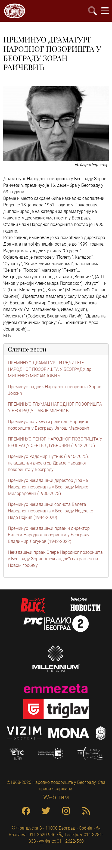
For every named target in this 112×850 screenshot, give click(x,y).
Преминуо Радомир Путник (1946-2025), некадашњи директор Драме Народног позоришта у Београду (48, 463)
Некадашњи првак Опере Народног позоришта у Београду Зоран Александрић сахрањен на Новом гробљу (55, 559)
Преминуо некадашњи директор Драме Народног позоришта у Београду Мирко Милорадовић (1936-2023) (48, 487)
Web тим (56, 797)
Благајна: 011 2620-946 (32, 834)
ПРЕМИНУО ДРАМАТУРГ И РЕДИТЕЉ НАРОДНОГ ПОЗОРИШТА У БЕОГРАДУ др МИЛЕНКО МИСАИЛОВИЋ (49, 369)
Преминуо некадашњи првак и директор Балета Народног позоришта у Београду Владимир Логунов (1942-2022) (49, 535)
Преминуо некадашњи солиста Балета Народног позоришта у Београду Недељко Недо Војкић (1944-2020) (50, 511)
